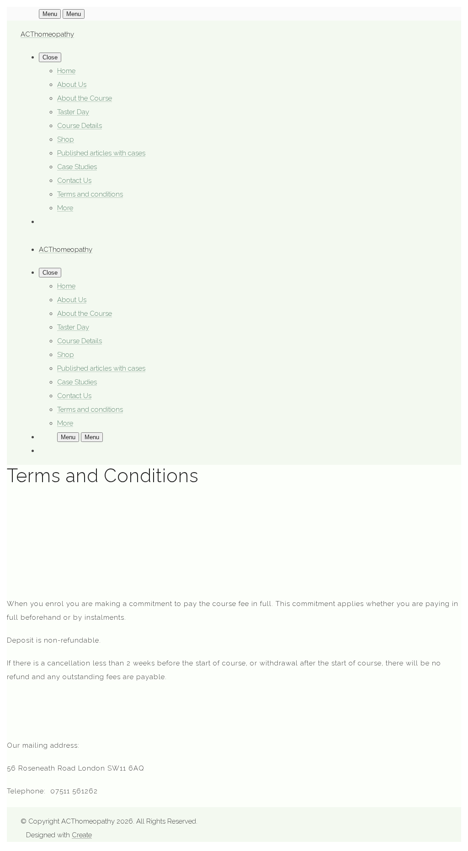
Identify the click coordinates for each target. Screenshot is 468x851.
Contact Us (74, 180)
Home (66, 71)
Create (82, 835)
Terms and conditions (90, 194)
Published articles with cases (101, 153)
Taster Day (73, 112)
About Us (71, 84)
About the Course (84, 98)
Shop (65, 139)
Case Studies (77, 167)
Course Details (79, 126)
